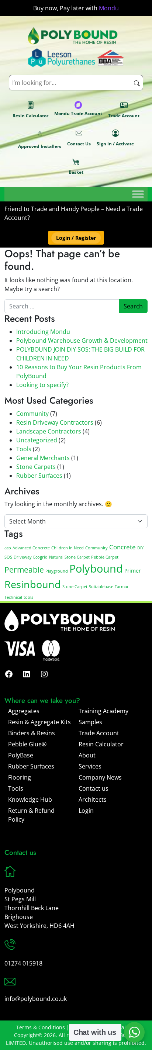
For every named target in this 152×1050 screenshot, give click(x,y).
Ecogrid (40, 557)
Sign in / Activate (115, 144)
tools (28, 597)
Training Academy (103, 711)
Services (90, 766)
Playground (56, 571)
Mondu (109, 8)
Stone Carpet (74, 586)
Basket (76, 172)
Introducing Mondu (43, 332)
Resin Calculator (30, 116)
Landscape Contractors (48, 431)
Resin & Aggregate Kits (39, 722)
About (87, 755)
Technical (13, 597)
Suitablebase (101, 586)
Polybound (96, 568)
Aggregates (23, 711)
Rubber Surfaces (39, 476)
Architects (93, 799)
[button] (76, 238)
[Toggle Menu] (138, 193)
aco (7, 547)
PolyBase (20, 755)
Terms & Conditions (40, 1027)
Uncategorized (36, 440)
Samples (90, 722)
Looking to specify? (42, 385)
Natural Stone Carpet (69, 557)
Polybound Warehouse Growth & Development (82, 340)
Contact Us (79, 144)
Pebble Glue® (27, 744)
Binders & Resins (31, 733)
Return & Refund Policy (31, 815)
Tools (23, 449)
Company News (100, 777)
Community (32, 414)
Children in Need (67, 547)
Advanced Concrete (31, 547)
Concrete (122, 547)
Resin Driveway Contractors (54, 422)
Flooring (19, 777)
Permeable (24, 569)
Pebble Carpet (104, 557)
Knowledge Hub (30, 799)
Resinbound (32, 584)
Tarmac (122, 586)
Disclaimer (123, 1027)
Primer (132, 570)
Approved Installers (39, 146)
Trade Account (123, 116)
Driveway (23, 557)
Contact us (93, 788)
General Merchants (43, 458)
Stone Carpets (36, 467)
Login (86, 811)
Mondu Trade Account (78, 113)
